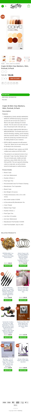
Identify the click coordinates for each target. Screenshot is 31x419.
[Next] (29, 59)
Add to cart (15, 78)
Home (3, 63)
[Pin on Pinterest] (14, 83)
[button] (2, 6)
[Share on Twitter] (8, 83)
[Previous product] (6, 71)
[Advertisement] (15, 386)
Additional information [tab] (9, 97)
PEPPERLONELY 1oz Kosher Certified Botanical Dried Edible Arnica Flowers (8, 255)
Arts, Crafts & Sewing (13, 63)
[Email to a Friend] (11, 83)
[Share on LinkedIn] (17, 83)
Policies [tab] (4, 99)
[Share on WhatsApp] (2, 83)
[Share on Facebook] (5, 83)
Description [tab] (5, 94)
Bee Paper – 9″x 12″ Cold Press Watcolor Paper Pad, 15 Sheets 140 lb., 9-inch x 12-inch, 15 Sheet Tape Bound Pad (8, 363)
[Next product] (2, 71)
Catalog (15, 408)
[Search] (5, 6)
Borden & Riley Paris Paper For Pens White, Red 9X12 (23, 360)
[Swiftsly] (15, 6)
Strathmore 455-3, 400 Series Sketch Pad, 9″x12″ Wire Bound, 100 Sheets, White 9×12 (23, 324)
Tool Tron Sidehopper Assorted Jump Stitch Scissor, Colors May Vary (23, 289)
